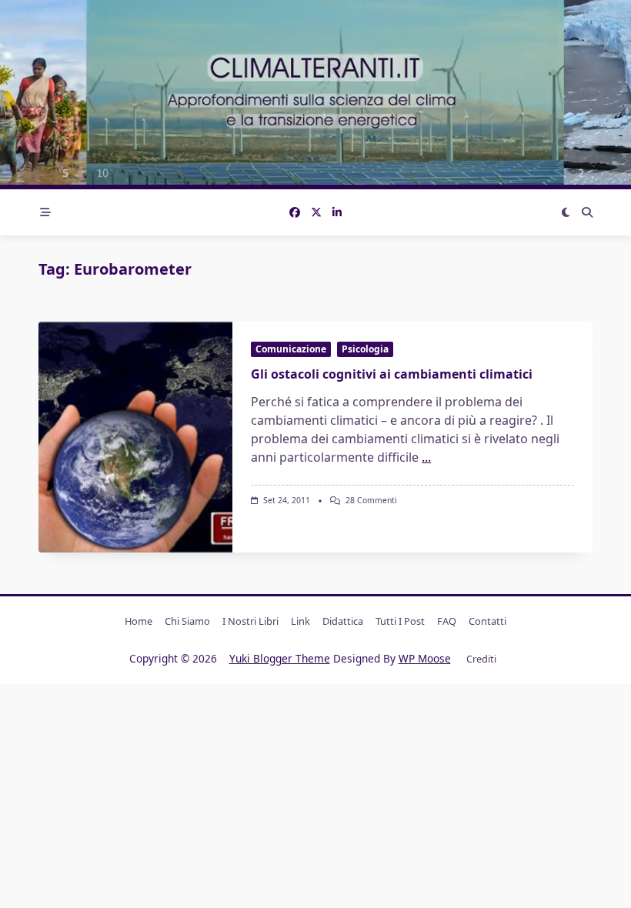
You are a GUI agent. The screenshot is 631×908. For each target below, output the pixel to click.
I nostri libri (250, 621)
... (426, 457)
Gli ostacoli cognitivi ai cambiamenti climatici (392, 374)
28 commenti (371, 500)
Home (138, 621)
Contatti (487, 621)
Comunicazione (290, 349)
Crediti (481, 659)
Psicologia (365, 349)
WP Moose (425, 658)
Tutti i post (400, 621)
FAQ (446, 621)
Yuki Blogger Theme (279, 658)
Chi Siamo (187, 621)
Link (300, 621)
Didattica (342, 621)
